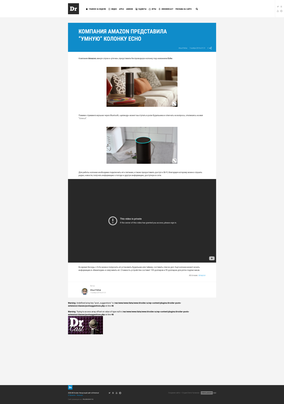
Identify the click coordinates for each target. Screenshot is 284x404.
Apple (121, 9)
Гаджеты (142, 9)
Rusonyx (80, 395)
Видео (114, 9)
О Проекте (71, 395)
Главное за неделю (97, 9)
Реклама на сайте (184, 9)
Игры (154, 9)
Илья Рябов (183, 48)
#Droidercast (167, 9)
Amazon (202, 275)
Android (129, 9)
